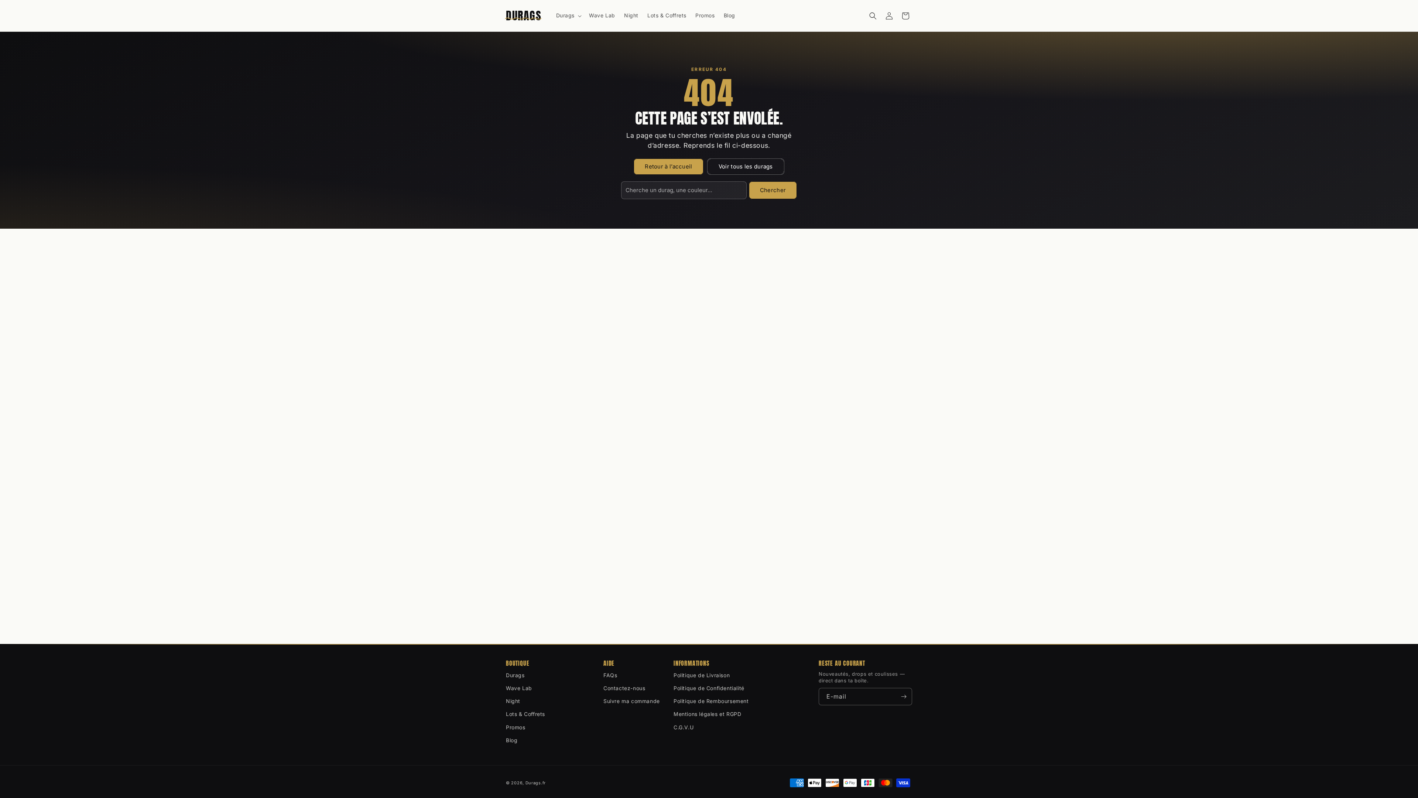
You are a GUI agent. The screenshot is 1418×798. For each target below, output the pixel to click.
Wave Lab (519, 688)
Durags (515, 675)
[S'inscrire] (903, 696)
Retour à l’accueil (668, 166)
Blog (511, 740)
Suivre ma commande (631, 701)
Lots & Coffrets (525, 714)
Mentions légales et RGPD (707, 714)
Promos (515, 727)
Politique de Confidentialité (709, 688)
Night (513, 701)
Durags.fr (535, 782)
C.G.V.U (683, 727)
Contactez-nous (624, 688)
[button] (568, 15)
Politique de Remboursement (711, 701)
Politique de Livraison (702, 675)
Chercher (773, 190)
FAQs (610, 675)
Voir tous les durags (746, 166)
